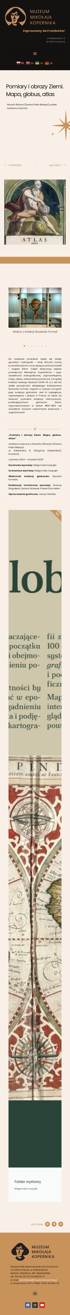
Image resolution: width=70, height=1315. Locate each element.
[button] (35, 53)
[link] (30, 16)
